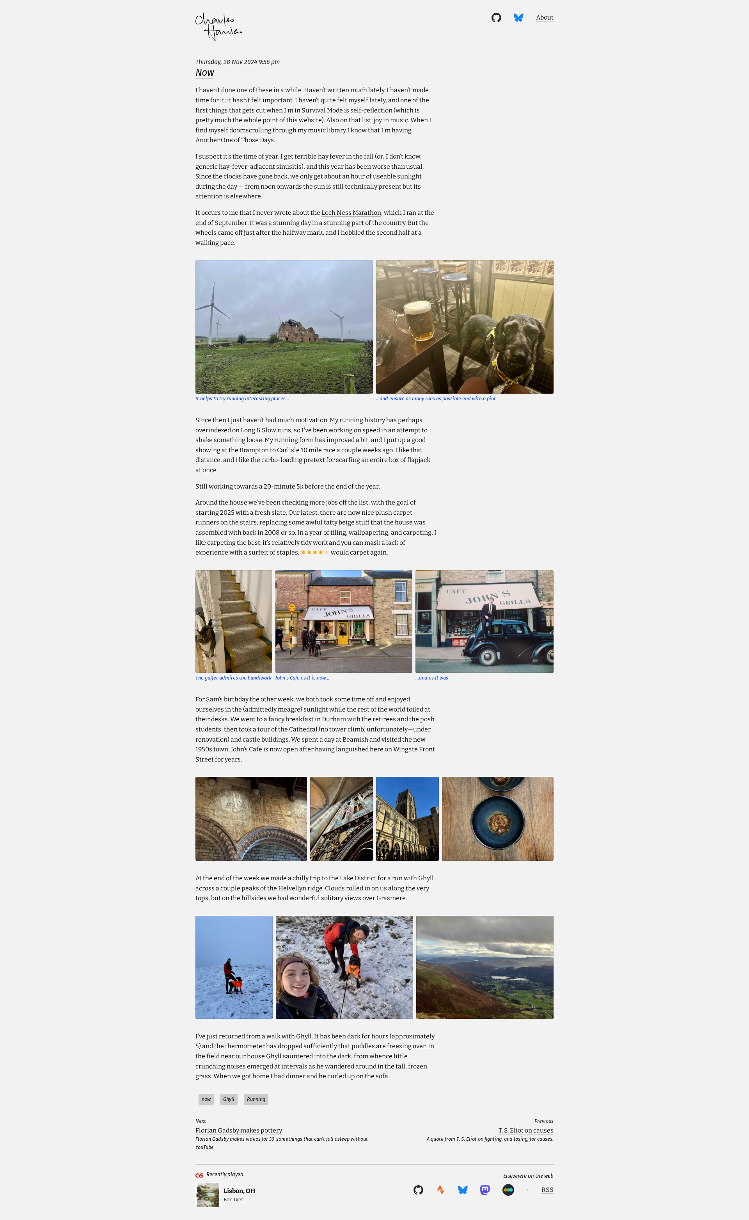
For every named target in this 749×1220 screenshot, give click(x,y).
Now (204, 72)
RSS (547, 1189)
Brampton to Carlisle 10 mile (281, 450)
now (206, 1099)
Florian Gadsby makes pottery (238, 1130)
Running (256, 1099)
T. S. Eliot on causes (526, 1130)
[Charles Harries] (218, 28)
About (545, 17)
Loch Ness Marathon (351, 212)
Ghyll (228, 1099)
